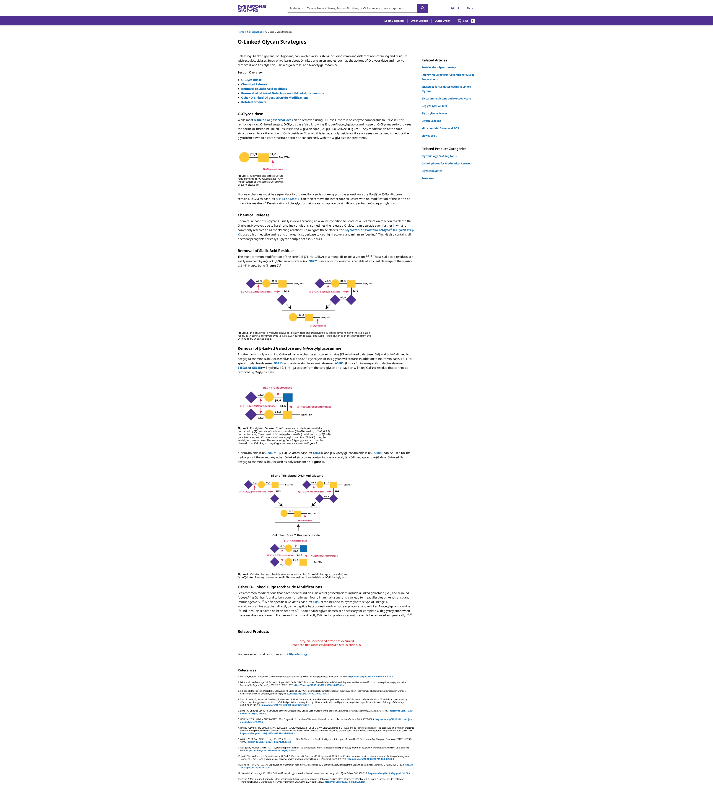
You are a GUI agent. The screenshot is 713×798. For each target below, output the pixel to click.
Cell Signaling (254, 31)
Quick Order (442, 20)
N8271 (313, 261)
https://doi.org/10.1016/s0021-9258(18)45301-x (319, 685)
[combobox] (357, 8)
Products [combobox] (294, 8)
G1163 (280, 199)
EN (468, 8)
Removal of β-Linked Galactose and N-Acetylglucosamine (282, 93)
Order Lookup (419, 20)
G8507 (317, 602)
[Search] (422, 8)
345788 (243, 368)
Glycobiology (298, 654)
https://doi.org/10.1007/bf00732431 (309, 693)
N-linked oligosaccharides (272, 120)
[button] (394, 21)
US (457, 8)
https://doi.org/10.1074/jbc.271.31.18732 (269, 741)
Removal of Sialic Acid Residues (264, 89)
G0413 (278, 363)
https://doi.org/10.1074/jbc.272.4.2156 (345, 781)
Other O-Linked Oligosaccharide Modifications (274, 98)
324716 (294, 199)
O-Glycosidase (251, 80)
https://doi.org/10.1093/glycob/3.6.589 (389, 773)
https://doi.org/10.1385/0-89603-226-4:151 (370, 676)
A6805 (339, 363)
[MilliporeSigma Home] (252, 8)
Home (241, 31)
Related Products (253, 102)
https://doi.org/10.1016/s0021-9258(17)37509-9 (284, 705)
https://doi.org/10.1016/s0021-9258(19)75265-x (271, 750)
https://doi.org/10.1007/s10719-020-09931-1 (370, 759)
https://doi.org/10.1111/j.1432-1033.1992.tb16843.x (267, 733)
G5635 (256, 368)
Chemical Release (254, 84)
